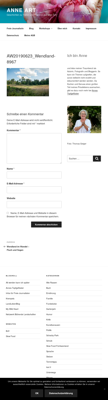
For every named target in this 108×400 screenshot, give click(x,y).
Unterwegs (51, 372)
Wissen (49, 377)
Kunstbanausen (53, 324)
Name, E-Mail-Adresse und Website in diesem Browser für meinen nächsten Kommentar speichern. (33, 214)
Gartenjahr (51, 309)
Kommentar (14, 130)
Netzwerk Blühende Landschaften (21, 314)
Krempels (10, 298)
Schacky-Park (52, 335)
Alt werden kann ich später (18, 282)
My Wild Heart (12, 309)
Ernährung (51, 293)
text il (48, 367)
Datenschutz (13, 35)
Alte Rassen (51, 282)
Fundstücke (51, 303)
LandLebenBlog (13, 303)
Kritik (48, 319)
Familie (49, 298)
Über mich (62, 28)
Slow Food (10, 336)
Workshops (44, 28)
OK (37, 393)
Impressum (91, 28)
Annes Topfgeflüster (15, 287)
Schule (49, 340)
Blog (31, 28)
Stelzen (49, 356)
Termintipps (51, 361)
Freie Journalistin (15, 28)
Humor (49, 314)
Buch (48, 287)
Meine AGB (29, 35)
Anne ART (21, 10)
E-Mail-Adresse (15, 183)
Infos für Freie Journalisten (18, 293)
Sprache (50, 351)
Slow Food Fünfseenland (57, 346)
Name (10, 168)
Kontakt (76, 28)
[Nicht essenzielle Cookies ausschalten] (104, 389)
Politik (48, 330)
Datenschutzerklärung (61, 393)
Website (11, 198)
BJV (7, 331)
